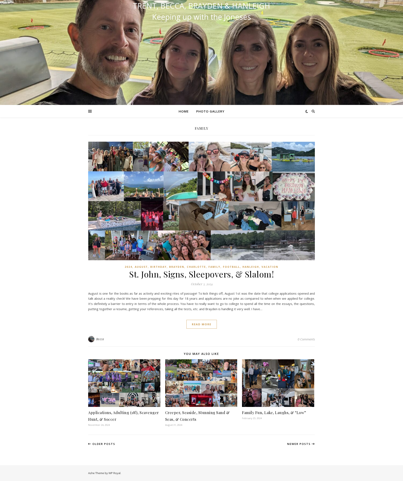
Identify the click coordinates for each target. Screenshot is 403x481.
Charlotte (196, 267)
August (141, 267)
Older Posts (103, 444)
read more (201, 324)
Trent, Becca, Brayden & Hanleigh (201, 6)
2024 (128, 267)
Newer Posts (299, 444)
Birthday (158, 267)
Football (231, 267)
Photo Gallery (210, 111)
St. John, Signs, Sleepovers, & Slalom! (201, 274)
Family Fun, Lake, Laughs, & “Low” (274, 412)
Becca (100, 339)
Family (214, 267)
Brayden (176, 267)
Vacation (270, 267)
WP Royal (114, 473)
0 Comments (306, 339)
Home (184, 111)
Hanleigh (250, 267)
